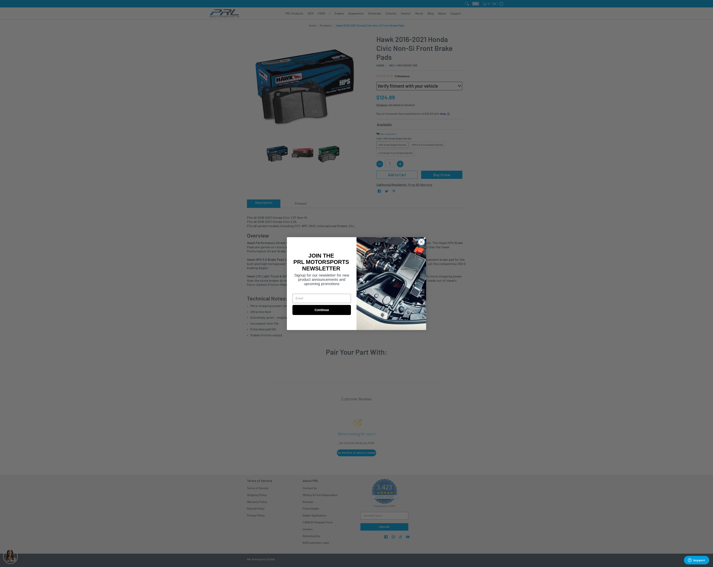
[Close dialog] (421, 242)
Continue (322, 310)
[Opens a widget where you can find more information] (696, 560)
